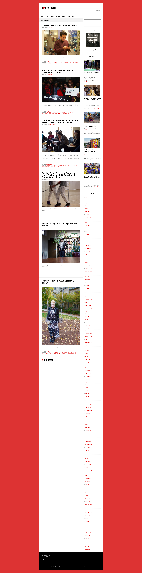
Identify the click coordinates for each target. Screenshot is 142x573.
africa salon (54, 112)
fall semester (75, 352)
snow (57, 166)
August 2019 (87, 310)
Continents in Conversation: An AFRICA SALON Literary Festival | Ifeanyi (60, 121)
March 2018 (87, 359)
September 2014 (88, 478)
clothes (62, 352)
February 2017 (88, 396)
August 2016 (87, 413)
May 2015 (87, 455)
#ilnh (50, 62)
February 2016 (88, 430)
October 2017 (88, 373)
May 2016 (87, 421)
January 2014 (88, 501)
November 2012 (88, 541)
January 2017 (87, 399)
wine (62, 113)
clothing (65, 352)
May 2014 (87, 490)
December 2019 (88, 299)
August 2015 (87, 447)
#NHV (52, 62)
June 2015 (87, 453)
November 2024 (88, 220)
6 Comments (98, 74)
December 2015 (88, 436)
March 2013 (87, 529)
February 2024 (88, 242)
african (58, 112)
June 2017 (87, 384)
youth (56, 63)
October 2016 (88, 407)
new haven (48, 113)
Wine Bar (65, 113)
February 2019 (88, 328)
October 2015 (88, 441)
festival (71, 112)
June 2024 (87, 234)
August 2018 (87, 345)
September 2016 (88, 410)
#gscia (48, 62)
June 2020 (87, 285)
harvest (74, 112)
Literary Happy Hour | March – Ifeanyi (60, 25)
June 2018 (87, 350)
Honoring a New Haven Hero (91, 72)
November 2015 (88, 438)
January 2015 (87, 467)
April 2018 (87, 356)
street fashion (66, 273)
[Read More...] (97, 108)
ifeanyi (69, 62)
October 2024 (88, 222)
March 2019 (87, 325)
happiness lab (60, 62)
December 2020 (88, 271)
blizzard (63, 165)
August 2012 (87, 549)
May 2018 (87, 353)
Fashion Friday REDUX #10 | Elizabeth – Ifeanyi (60, 224)
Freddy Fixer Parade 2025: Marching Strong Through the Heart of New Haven (92, 178)
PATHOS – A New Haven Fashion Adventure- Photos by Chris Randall (92, 100)
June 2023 (87, 256)
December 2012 (88, 538)
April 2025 (87, 208)
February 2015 (88, 464)
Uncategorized (49, 61)
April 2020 (87, 288)
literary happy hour (74, 62)
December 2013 (88, 504)
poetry (45, 63)
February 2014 (88, 498)
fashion (43, 353)
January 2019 (88, 330)
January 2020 (88, 296)
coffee (66, 165)
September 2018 (88, 342)
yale (68, 113)
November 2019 (88, 302)
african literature (63, 112)
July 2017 (87, 382)
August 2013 (87, 515)
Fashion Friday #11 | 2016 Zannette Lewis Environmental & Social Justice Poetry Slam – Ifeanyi (59, 175)
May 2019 (87, 319)
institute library (53, 273)
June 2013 (87, 521)
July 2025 (87, 203)
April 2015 (87, 458)
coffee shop (56, 62)
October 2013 (88, 509)
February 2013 (88, 532)
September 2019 (88, 308)
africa (50, 112)
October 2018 (88, 339)
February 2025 (88, 214)
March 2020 (87, 291)
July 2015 (87, 450)
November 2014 (88, 472)
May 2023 (87, 259)
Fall (71, 352)
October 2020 (88, 274)
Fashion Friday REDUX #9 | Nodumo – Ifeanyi (59, 282)
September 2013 (88, 512)
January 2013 (87, 535)
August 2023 (87, 251)
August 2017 (87, 379)
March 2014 (87, 495)
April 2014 (87, 492)
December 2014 (88, 470)
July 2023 (87, 254)
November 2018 (88, 336)
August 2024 (87, 228)
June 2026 (87, 197)
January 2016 (88, 433)
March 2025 (87, 211)
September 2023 (88, 248)
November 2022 (88, 268)
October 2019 (88, 305)
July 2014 (87, 484)
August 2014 (87, 481)
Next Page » (50, 360)
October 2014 (88, 475)
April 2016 (87, 424)
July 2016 (87, 416)
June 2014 (87, 487)
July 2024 (87, 231)
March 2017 (87, 393)
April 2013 (87, 526)
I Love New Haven (49, 8)
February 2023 (88, 265)
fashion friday (44, 273)
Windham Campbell (57, 113)
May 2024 (87, 237)
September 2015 (88, 444)
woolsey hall (72, 353)
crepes (69, 165)
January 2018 (88, 364)
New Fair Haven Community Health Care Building (91, 150)
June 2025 (87, 205)
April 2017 (87, 390)
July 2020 (87, 282)
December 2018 (88, 333)
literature (44, 113)
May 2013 (87, 524)
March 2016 (87, 427)
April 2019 (87, 322)
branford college (57, 352)
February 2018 (88, 362)
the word (52, 63)
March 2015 (87, 461)
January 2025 (88, 217)
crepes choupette (74, 165)
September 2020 (88, 276)
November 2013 (88, 507)
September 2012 (88, 546)
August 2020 (87, 279)
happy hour (66, 62)
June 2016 (87, 418)
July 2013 (87, 518)
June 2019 (87, 316)
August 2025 (87, 200)
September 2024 (88, 225)
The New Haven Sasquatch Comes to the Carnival (91, 125)
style (75, 273)
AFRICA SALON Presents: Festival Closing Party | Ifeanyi (57, 71)
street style (71, 273)
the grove (49, 63)
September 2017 (88, 376)
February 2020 (88, 293)
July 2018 (87, 347)
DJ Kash (68, 112)
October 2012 (88, 544)
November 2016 (88, 404)
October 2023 (88, 245)
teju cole (52, 113)
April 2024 (87, 239)
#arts (48, 112)
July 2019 (87, 313)
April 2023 (87, 262)
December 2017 (88, 367)
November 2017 (88, 370)
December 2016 (88, 401)
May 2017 (87, 387)
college (69, 352)
